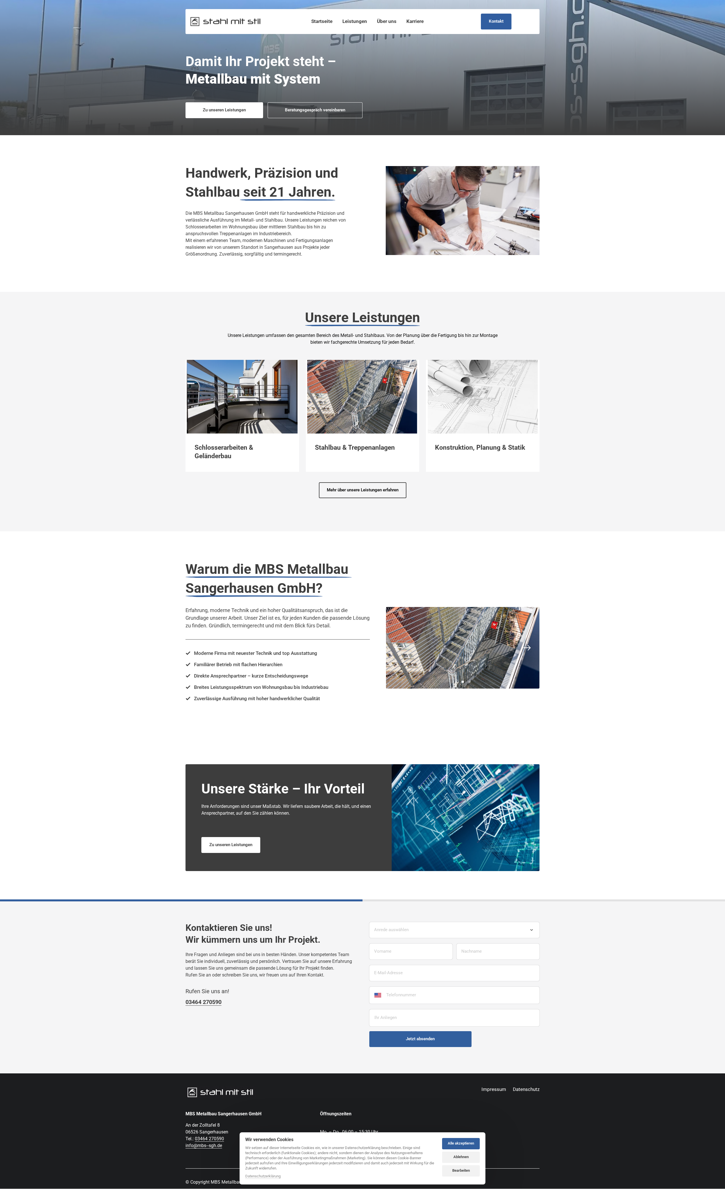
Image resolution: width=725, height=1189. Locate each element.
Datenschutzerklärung (263, 1176)
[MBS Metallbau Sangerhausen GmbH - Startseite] (225, 21)
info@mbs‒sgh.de (203, 1145)
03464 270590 (209, 1138)
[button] (546, 416)
